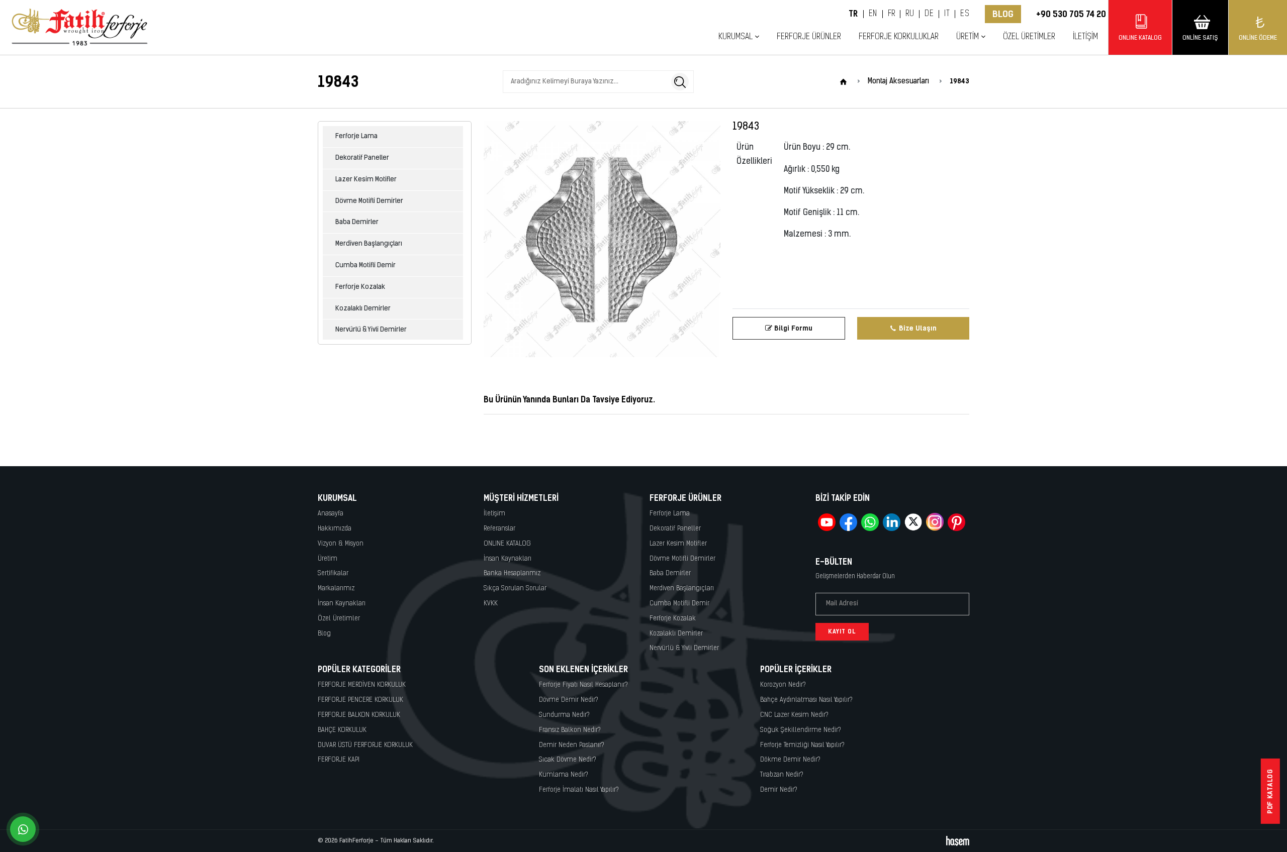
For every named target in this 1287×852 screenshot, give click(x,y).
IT (947, 14)
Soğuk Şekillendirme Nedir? (800, 730)
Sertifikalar (333, 573)
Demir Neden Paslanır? (571, 745)
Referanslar (499, 528)
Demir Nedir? (778, 790)
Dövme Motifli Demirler (369, 201)
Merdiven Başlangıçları (368, 244)
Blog (1003, 14)
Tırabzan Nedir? (781, 775)
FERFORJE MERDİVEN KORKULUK (362, 685)
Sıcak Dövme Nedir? (567, 760)
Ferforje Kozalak (360, 287)
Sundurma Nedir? (564, 715)
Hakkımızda (334, 528)
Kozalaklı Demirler (363, 308)
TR (853, 14)
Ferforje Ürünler (809, 37)
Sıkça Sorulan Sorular (515, 588)
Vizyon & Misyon (340, 544)
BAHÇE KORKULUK (342, 730)
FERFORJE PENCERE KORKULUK (360, 700)
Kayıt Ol (842, 631)
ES (964, 14)
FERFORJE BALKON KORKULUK (359, 715)
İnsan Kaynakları (341, 603)
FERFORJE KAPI (338, 760)
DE (929, 14)
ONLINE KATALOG (507, 544)
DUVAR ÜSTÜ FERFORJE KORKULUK (365, 745)
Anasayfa (330, 513)
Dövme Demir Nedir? (568, 700)
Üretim (327, 559)
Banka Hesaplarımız (512, 573)
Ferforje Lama (356, 136)
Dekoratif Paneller (362, 158)
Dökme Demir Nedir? (790, 760)
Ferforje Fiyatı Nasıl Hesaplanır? (583, 685)
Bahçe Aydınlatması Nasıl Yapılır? (806, 700)
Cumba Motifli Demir (365, 265)
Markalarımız (336, 588)
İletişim (1085, 37)
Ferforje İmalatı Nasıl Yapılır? (579, 790)
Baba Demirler (357, 222)
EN (873, 14)
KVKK (491, 603)
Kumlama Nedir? (563, 775)
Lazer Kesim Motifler (366, 179)
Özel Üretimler (1029, 37)
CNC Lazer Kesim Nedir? (794, 715)
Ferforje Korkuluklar (899, 37)
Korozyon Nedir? (783, 685)
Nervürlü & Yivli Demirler (371, 330)
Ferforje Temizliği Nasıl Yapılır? (802, 745)
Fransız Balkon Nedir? (570, 730)
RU (909, 14)
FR (891, 14)
